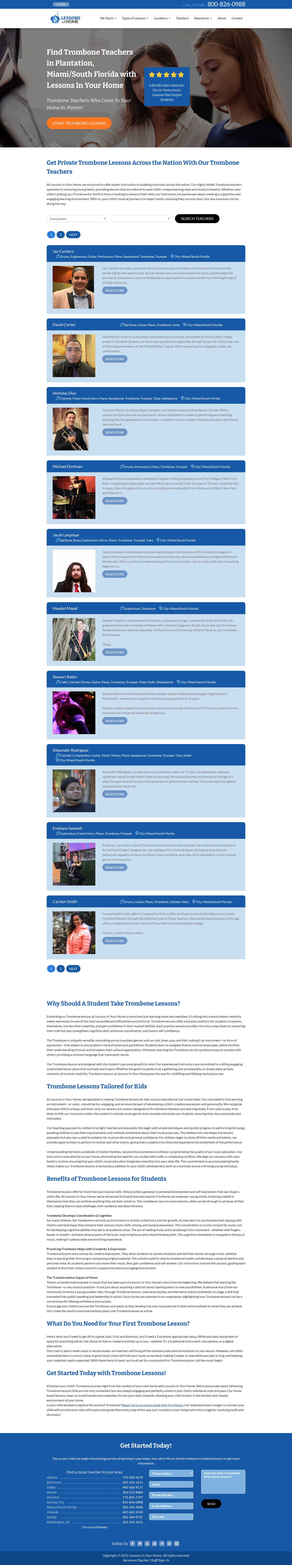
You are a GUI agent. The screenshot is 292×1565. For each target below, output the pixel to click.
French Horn (89, 398)
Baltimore (54, 1482)
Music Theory (111, 755)
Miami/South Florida (195, 256)
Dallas (51, 1487)
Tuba (156, 398)
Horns (103, 540)
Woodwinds (165, 682)
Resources (201, 18)
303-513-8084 (133, 1492)
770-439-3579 (133, 1477)
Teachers (182, 18)
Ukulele (174, 902)
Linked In (147, 1543)
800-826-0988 (226, 4)
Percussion (105, 256)
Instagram (176, 1543)
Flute (76, 398)
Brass (77, 540)
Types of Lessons (133, 18)
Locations (160, 18)
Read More (115, 290)
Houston (53, 1497)
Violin (151, 682)
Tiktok (169, 1543)
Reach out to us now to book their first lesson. (153, 1405)
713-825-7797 (133, 1497)
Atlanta (52, 1477)
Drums (65, 256)
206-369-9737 (133, 1517)
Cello (63, 682)
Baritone (130, 325)
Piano (118, 256)
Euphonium (79, 256)
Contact (237, 18)
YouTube (154, 1543)
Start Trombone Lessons (79, 123)
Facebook (132, 1543)
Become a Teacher (136, 1560)
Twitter (139, 1543)
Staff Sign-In (160, 1560)
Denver (52, 1492)
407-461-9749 (133, 1512)
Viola (142, 682)
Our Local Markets (94, 1527)
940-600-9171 (133, 1487)
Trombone (147, 256)
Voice (176, 325)
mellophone (169, 398)
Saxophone (131, 256)
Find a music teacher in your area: (95, 1472)
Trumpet (161, 256)
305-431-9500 (133, 1507)
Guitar (92, 256)
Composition (81, 755)
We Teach (106, 18)
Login (61, 4)
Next (73, 234)
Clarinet (65, 398)
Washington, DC (58, 1522)
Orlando (53, 1512)
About (222, 18)
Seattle (52, 1517)
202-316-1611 (133, 1482)
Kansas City (55, 1502)
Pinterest (161, 1543)
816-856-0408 (133, 1502)
